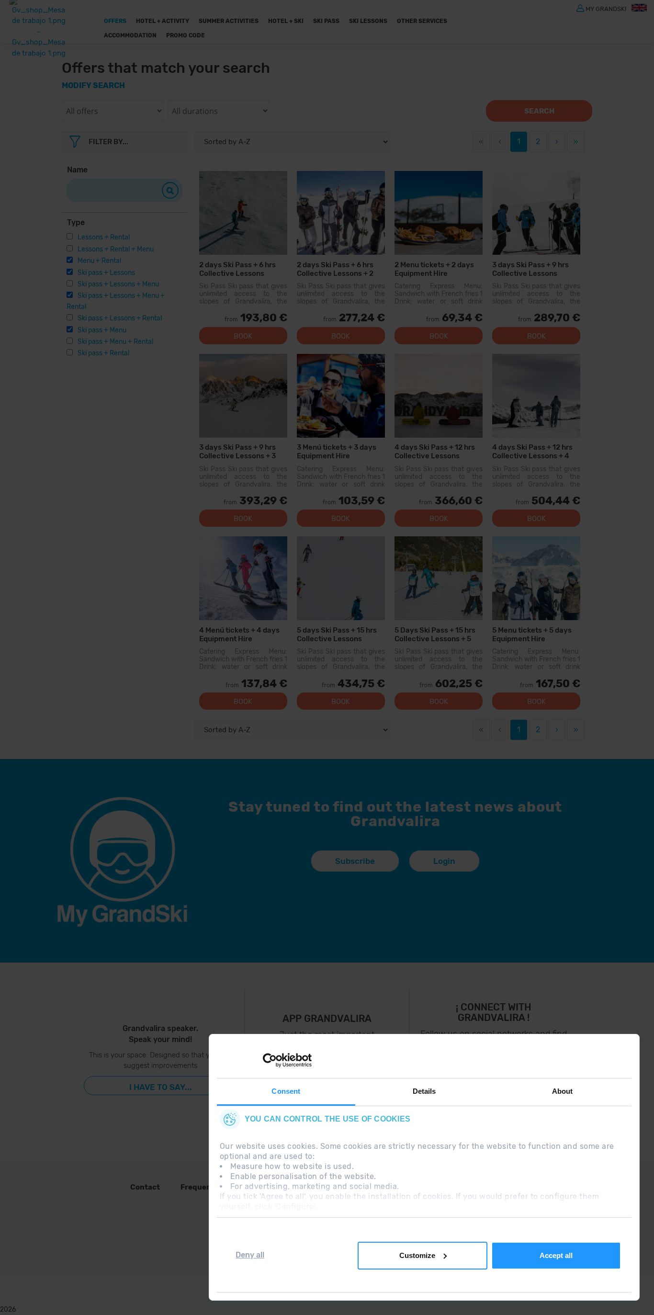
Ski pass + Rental (103, 353)
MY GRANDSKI (606, 8)
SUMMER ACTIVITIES (229, 21)
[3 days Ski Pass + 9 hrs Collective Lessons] (536, 213)
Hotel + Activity (162, 21)
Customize (417, 1255)
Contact (145, 1187)
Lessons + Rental (104, 237)
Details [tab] (424, 1091)
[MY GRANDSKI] (580, 7)
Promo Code (185, 35)
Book (243, 336)
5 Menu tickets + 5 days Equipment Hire (532, 634)
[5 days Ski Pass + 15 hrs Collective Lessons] (341, 578)
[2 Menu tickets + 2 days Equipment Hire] (439, 213)
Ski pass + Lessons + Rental (120, 318)
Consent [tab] (285, 1091)
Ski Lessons (368, 21)
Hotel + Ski (286, 21)
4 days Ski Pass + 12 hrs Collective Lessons (435, 451)
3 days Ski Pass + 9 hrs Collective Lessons (530, 269)
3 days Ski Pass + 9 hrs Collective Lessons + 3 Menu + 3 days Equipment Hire (242, 451)
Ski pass (326, 21)
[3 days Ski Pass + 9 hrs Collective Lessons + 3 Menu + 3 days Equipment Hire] (243, 396)
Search (539, 111)
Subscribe (355, 861)
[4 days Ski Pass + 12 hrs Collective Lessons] (439, 396)
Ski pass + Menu (102, 330)
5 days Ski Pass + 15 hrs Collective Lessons (337, 634)
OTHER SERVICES (422, 21)
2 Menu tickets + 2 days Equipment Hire (434, 269)
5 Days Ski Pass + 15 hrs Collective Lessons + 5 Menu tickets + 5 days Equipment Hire (435, 634)
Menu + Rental (99, 261)
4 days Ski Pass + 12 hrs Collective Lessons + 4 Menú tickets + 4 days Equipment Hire (532, 451)
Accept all (556, 1255)
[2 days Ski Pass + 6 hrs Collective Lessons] (243, 213)
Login (444, 861)
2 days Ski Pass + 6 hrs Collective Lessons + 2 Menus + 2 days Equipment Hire (335, 269)
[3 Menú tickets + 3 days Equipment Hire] (341, 396)
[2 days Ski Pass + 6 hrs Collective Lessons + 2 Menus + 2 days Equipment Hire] (341, 213)
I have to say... (160, 1087)
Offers (115, 21)
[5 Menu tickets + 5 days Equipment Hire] (536, 578)
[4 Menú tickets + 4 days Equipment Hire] (243, 578)
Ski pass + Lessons (106, 273)
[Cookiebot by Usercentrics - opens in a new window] (270, 1060)
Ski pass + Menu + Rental (115, 342)
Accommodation (130, 35)
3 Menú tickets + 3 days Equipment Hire (336, 451)
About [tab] (562, 1091)
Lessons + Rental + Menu (116, 249)
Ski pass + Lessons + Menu (118, 284)
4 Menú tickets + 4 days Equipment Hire (239, 634)
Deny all (250, 1254)
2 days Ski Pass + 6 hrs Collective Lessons (237, 269)
